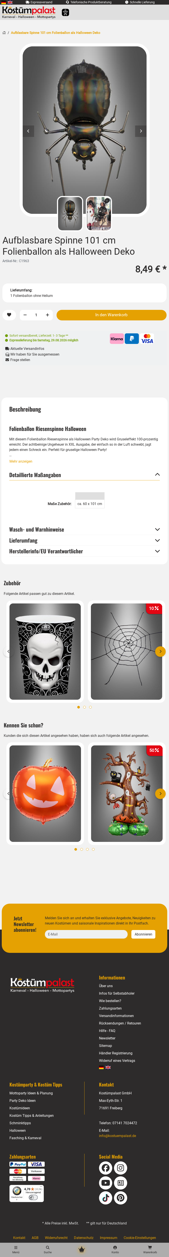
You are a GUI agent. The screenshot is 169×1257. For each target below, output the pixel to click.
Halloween (17, 1130)
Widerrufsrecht (56, 1238)
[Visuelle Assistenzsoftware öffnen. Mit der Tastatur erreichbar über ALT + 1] (62, 12)
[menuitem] (3, 2)
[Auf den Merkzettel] (9, 315)
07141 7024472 (124, 1123)
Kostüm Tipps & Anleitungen (31, 1115)
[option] (85, 130)
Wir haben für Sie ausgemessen (34, 354)
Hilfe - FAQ (107, 1031)
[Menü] (41, 1187)
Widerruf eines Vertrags (117, 1061)
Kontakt (19, 1238)
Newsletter (107, 1038)
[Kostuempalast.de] (30, 12)
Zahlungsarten (110, 1008)
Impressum (108, 1238)
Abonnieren (143, 934)
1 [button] (78, 707)
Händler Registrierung (115, 1053)
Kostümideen (19, 1108)
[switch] (33, 1197)
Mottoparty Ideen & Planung (31, 1093)
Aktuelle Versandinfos (26, 349)
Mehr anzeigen (20, 461)
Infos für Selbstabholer (116, 993)
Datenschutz (84, 1238)
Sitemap (105, 1046)
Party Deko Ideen (22, 1101)
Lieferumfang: (21, 290)
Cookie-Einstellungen (140, 1238)
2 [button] (84, 707)
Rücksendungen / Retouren (120, 1023)
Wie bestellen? (110, 1001)
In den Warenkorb (111, 314)
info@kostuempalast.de (117, 1136)
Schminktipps (20, 1123)
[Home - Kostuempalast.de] (47, 985)
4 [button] (93, 849)
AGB (35, 1238)
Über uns (106, 986)
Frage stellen (19, 360)
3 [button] (90, 707)
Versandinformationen (116, 1016)
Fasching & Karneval (25, 1138)
